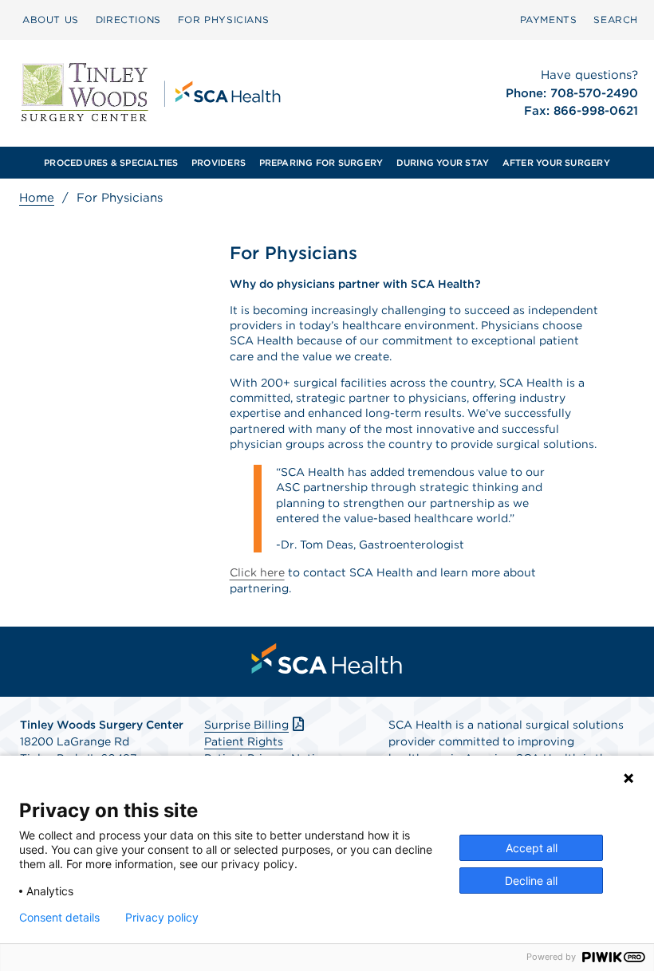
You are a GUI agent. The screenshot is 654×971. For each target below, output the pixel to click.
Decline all (531, 880)
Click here (257, 572)
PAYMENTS (548, 20)
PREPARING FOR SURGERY (321, 162)
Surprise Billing (246, 724)
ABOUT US (50, 20)
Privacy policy (162, 917)
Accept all (531, 848)
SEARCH (615, 20)
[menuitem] (50, 20)
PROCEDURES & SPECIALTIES (111, 162)
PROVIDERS (218, 162)
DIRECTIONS (128, 20)
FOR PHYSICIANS (223, 20)
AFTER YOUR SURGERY (556, 162)
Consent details (59, 917)
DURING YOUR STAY (443, 162)
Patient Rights (243, 741)
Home (36, 198)
